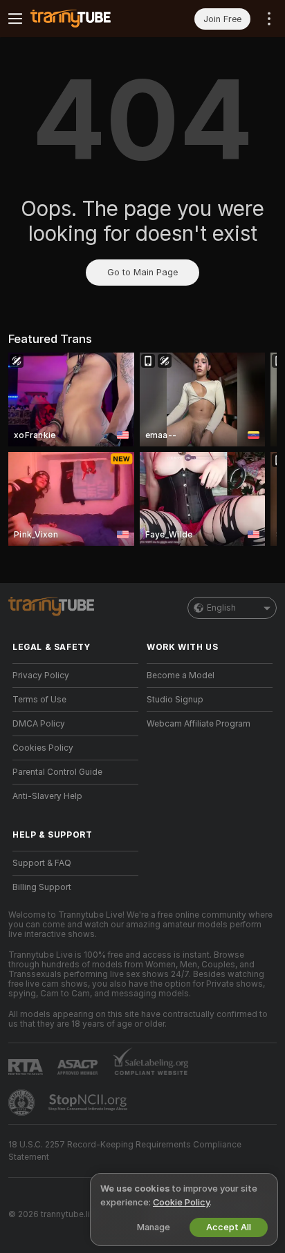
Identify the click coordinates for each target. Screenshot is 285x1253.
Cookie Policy (181, 1202)
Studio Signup (175, 699)
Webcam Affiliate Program (198, 724)
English (221, 608)
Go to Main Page (142, 272)
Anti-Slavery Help (47, 796)
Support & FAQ (41, 863)
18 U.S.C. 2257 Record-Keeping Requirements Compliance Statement (124, 1151)
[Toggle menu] (15, 18)
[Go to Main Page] (86, 18)
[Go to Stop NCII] (89, 1102)
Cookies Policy (42, 748)
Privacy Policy (40, 675)
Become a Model (180, 675)
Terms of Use (39, 699)
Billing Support (41, 887)
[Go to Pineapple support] (22, 1102)
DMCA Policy (38, 724)
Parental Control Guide (57, 772)
